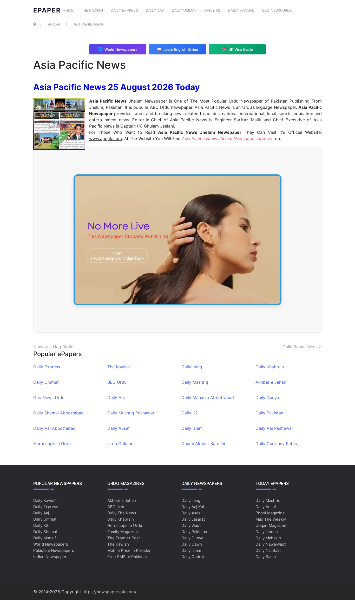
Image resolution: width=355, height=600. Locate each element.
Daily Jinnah (266, 531)
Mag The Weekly (270, 519)
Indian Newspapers (51, 556)
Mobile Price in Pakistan (129, 550)
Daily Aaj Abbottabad (54, 428)
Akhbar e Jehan (270, 382)
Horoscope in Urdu (52, 443)
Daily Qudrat (192, 556)
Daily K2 (212, 10)
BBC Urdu (117, 382)
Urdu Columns (121, 443)
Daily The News (121, 512)
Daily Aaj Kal (192, 506)
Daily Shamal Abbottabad (58, 412)
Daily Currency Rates (276, 443)
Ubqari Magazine (270, 525)
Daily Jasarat (193, 519)
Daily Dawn (191, 544)
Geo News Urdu (277, 10)
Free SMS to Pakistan (127, 556)
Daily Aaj (155, 10)
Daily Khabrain (269, 366)
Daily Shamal (241, 10)
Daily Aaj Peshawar (274, 428)
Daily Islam (192, 428)
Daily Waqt (191, 525)
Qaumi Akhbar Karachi (203, 443)
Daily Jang (191, 366)
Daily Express (124, 10)
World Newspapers (50, 544)
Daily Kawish (45, 500)
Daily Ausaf (118, 428)
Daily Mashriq (194, 382)
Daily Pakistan (269, 412)
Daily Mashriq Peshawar (130, 412)
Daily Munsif (44, 537)
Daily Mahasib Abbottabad (207, 397)
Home (68, 10)
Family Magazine (122, 531)
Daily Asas (190, 512)
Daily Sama (265, 556)
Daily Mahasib (268, 537)
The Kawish (92, 10)
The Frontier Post (123, 537)
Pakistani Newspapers (53, 550)
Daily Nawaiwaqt (270, 544)
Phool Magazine (270, 512)
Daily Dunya (267, 397)
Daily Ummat (184, 10)
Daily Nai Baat (268, 550)
